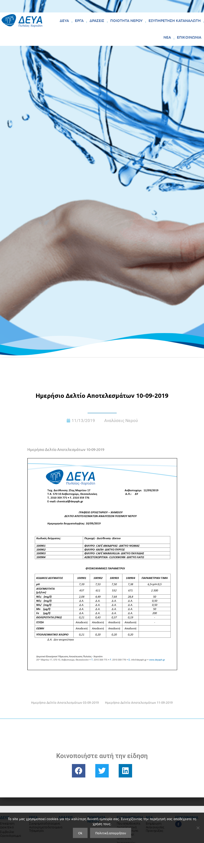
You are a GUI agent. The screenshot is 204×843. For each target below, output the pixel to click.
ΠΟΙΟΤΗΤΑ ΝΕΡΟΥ (126, 20)
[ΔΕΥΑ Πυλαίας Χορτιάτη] (22, 20)
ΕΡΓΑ (79, 20)
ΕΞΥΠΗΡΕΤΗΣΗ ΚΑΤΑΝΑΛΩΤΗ (175, 20)
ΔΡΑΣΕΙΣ (97, 20)
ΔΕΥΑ (64, 20)
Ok (80, 833)
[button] (78, 770)
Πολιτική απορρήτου (110, 833)
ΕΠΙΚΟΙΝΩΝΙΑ (189, 37)
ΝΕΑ (167, 37)
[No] (197, 827)
